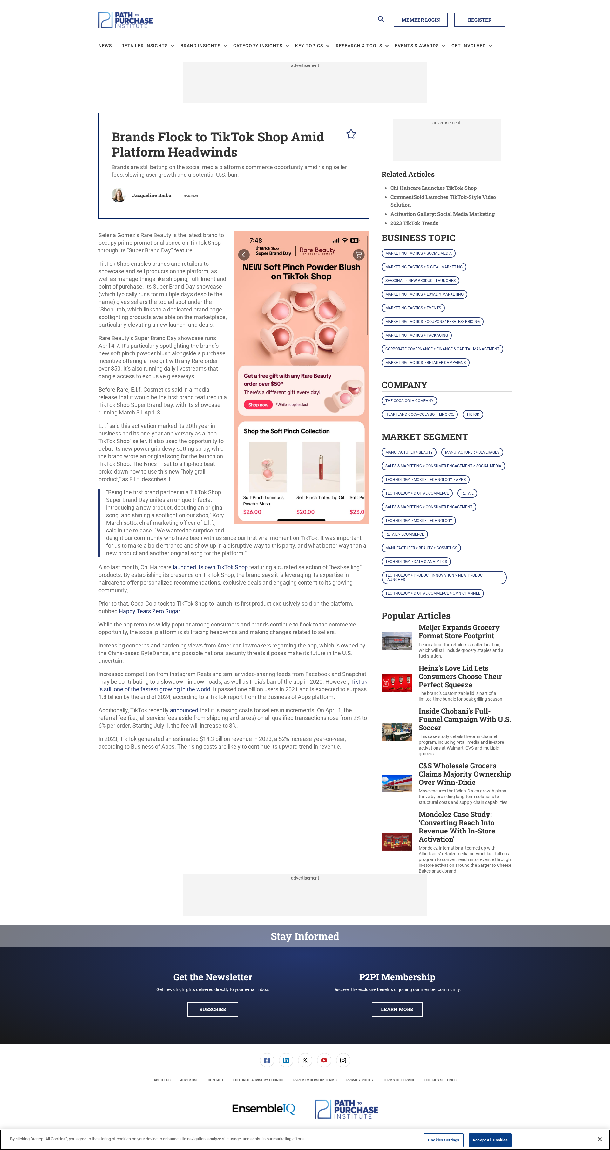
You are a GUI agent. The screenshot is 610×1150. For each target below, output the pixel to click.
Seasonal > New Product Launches (420, 280)
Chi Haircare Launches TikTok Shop (433, 187)
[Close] (600, 1139)
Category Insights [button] (257, 45)
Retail (467, 493)
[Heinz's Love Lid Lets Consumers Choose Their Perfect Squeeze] (397, 683)
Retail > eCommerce (404, 534)
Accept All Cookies (490, 1140)
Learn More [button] (397, 1009)
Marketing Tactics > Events (413, 308)
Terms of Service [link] (399, 1080)
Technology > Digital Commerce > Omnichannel (432, 593)
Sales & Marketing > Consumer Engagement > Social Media (443, 466)
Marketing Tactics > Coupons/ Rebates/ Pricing (432, 321)
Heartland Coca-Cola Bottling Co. (419, 414)
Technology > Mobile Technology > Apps (425, 479)
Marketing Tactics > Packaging (416, 335)
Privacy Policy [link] (360, 1080)
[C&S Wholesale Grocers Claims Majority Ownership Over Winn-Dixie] (397, 784)
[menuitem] (109, 46)
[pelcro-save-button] (349, 134)
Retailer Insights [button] (144, 45)
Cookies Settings (440, 1080)
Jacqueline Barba (151, 195)
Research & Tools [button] (359, 45)
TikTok (472, 414)
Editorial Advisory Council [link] (258, 1080)
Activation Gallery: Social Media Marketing (442, 213)
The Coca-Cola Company (409, 401)
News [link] (105, 45)
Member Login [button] (421, 20)
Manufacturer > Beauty (409, 452)
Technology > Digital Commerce (417, 493)
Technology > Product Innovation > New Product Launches (435, 577)
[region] (305, 1139)
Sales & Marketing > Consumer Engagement (428, 507)
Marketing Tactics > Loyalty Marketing (424, 294)
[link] (267, 1060)
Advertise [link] (189, 1080)
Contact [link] (216, 1080)
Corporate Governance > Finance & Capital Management (442, 349)
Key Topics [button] (309, 45)
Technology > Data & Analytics (416, 561)
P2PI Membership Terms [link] (315, 1080)
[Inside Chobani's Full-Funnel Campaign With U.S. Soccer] (397, 731)
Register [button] (479, 20)
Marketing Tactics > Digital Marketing (424, 267)
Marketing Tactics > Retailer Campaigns (425, 362)
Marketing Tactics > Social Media (418, 253)
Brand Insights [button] (200, 45)
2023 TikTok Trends (414, 223)
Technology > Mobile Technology (418, 520)
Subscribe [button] (213, 1009)
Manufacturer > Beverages (472, 452)
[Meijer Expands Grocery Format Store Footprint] (397, 641)
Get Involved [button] (468, 45)
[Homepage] (125, 20)
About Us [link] (162, 1080)
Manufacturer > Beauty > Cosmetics (421, 548)
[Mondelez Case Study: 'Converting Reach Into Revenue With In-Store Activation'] (397, 842)
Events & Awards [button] (417, 45)
